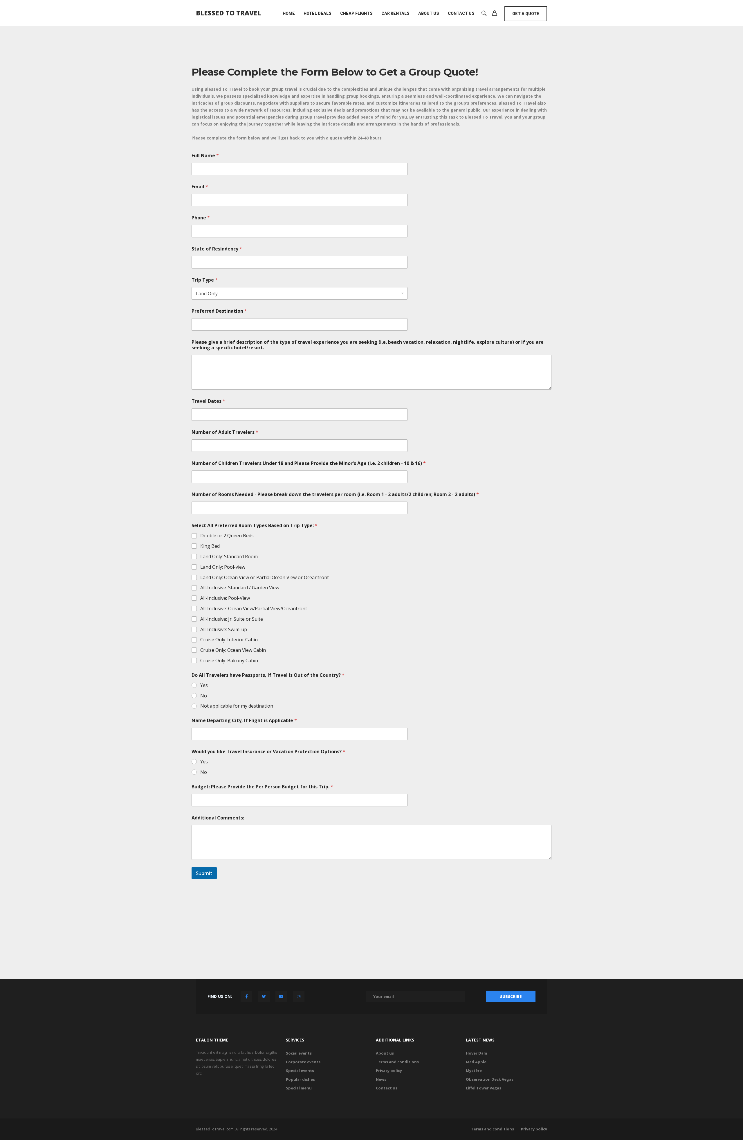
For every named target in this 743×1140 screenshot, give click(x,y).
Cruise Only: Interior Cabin (229, 640)
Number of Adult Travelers (225, 432)
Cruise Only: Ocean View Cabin (233, 650)
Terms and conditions (397, 1061)
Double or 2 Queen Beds (227, 536)
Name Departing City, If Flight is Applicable (244, 720)
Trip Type (205, 280)
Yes (204, 685)
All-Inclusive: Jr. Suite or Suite (231, 619)
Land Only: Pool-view (222, 567)
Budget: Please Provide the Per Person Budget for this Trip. (262, 787)
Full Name (205, 155)
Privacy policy (389, 1070)
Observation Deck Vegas (489, 1079)
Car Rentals (395, 13)
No (203, 696)
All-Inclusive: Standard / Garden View (239, 588)
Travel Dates (208, 401)
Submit (204, 873)
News (381, 1079)
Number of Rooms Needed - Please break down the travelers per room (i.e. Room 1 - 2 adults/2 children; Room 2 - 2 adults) (335, 494)
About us (428, 13)
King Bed (210, 546)
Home (289, 13)
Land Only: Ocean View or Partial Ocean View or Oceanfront (264, 578)
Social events (299, 1053)
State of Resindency (217, 249)
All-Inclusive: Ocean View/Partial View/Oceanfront (253, 609)
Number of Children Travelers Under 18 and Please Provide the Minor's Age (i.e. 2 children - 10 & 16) (309, 463)
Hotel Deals (317, 13)
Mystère (474, 1070)
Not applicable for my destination (236, 706)
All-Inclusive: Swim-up (223, 630)
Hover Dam (476, 1053)
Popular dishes (300, 1079)
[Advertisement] (371, 926)
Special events (300, 1070)
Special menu (299, 1088)
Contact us (386, 1088)
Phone (201, 218)
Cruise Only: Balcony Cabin (229, 661)
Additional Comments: (218, 818)
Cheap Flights (356, 13)
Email (200, 186)
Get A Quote (525, 13)
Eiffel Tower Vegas (483, 1088)
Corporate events (303, 1061)
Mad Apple (476, 1061)
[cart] (494, 14)
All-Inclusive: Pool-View (225, 598)
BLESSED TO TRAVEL (228, 12)
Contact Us (461, 13)
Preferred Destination (219, 311)
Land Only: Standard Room (229, 557)
